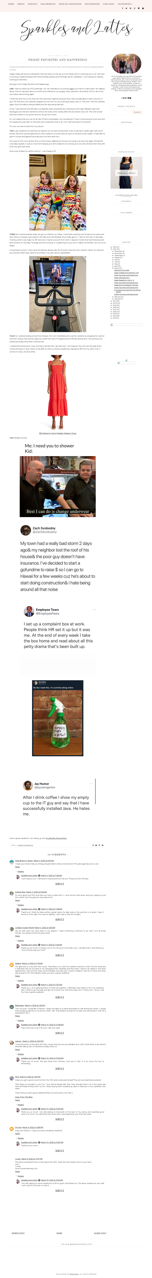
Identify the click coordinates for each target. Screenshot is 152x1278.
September (118, 255)
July (116, 260)
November (118, 253)
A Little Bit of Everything (56, 838)
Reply (17, 867)
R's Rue (18, 1127)
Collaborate (48, 4)
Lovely (18, 1159)
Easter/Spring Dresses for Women (126, 285)
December (118, 251)
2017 (114, 309)
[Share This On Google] (102, 845)
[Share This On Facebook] (93, 845)
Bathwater (19, 1005)
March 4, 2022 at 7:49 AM (32, 963)
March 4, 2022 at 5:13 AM (44, 861)
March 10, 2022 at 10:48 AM (52, 1025)
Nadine (18, 963)
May (116, 264)
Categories (125, 4)
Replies (21, 872)
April (116, 266)
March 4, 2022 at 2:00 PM (33, 1041)
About (21, 4)
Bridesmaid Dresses (126, 173)
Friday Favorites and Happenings (126, 275)
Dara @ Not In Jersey (24, 861)
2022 (115, 249)
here (72, 89)
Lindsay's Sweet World (24, 928)
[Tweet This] (96, 845)
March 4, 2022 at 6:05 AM (45, 928)
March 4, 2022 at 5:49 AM (36, 892)
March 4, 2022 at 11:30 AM (51, 985)
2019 (114, 305)
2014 (114, 316)
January (117, 299)
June (116, 262)
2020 (115, 303)
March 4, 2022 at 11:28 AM (51, 909)
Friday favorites (25, 845)
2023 (115, 247)
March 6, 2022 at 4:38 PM (32, 1127)
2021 (114, 301)
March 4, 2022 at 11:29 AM (51, 945)
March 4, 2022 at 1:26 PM (35, 1005)
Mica (17, 1077)
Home (11, 4)
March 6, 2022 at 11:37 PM (32, 1159)
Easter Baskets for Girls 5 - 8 (124, 280)
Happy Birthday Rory (122, 278)
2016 (114, 312)
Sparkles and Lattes (29, 876)
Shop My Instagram (70, 4)
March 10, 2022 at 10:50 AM (52, 1109)
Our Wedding (92, 4)
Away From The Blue (24, 1097)
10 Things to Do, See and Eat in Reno (126, 195)
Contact (33, 4)
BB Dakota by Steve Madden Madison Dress (57, 433)
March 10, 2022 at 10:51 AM (52, 1180)
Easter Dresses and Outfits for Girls (126, 273)
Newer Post (18, 1233)
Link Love (108, 4)
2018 (114, 307)
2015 (114, 314)
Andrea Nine (20, 892)
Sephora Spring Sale (121, 270)
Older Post (100, 1233)
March (116, 268)
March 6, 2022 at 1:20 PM (30, 1077)
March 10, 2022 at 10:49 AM (52, 1058)
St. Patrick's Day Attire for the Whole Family (127, 291)
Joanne (18, 1041)
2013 (114, 318)
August (117, 257)
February (117, 297)
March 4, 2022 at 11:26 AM (51, 876)
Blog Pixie (74, 1274)
